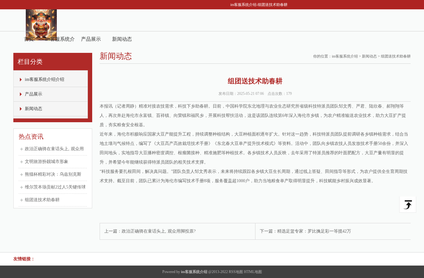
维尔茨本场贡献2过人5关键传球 (55, 187)
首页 (29, 39)
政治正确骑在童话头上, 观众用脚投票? (159, 231)
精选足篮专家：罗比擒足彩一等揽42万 (314, 231)
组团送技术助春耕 (42, 199)
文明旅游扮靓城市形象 (46, 161)
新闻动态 (122, 39)
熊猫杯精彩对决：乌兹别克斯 (53, 174)
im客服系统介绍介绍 (60, 41)
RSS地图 (236, 272)
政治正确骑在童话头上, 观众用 (54, 148)
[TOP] (407, 205)
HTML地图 (253, 272)
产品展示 (91, 39)
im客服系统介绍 (345, 56)
